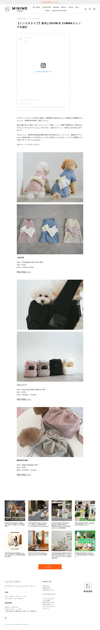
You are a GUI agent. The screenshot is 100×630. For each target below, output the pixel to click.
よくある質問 (46, 600)
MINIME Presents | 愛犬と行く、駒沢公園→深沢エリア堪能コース (85, 554)
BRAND (56, 7)
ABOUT (64, 7)
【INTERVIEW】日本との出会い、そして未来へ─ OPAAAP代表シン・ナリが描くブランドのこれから (38, 524)
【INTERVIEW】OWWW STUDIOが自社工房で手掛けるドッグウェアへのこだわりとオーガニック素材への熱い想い (61, 555)
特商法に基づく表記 (48, 602)
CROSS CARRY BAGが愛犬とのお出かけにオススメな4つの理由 (37, 553)
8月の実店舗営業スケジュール (50, 2)
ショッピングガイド (19, 586)
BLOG (71, 7)
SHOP (47, 11)
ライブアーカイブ (35, 18)
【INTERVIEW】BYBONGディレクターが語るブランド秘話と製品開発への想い (15, 554)
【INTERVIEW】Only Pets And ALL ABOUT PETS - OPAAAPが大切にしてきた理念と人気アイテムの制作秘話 (61, 525)
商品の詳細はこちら (24, 272)
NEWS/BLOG (47, 587)
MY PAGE (36, 7)
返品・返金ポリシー (48, 604)
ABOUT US (46, 586)
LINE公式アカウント (49, 590)
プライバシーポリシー (49, 606)
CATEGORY (46, 7)
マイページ (46, 608)
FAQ (77, 7)
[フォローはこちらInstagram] (6, 618)
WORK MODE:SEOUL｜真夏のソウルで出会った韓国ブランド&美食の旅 (15, 524)
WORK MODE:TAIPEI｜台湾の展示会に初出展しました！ (84, 523)
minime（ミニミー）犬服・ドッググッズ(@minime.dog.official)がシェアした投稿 (44, 107)
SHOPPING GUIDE (59, 11)
